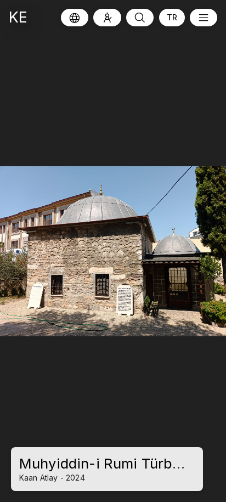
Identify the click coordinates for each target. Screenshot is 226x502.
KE (18, 17)
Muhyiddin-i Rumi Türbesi (106, 463)
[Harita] (74, 17)
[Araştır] (107, 17)
